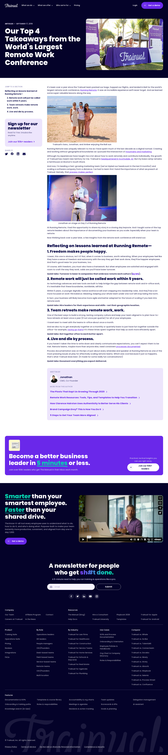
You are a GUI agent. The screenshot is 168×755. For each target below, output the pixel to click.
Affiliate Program (33, 614)
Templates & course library (49, 699)
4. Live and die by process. (20, 111)
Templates (121, 619)
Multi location (43, 675)
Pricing (8, 643)
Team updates (107, 699)
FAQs (7, 657)
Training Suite (11, 634)
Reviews (8, 648)
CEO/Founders (43, 648)
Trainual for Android (150, 619)
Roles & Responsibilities (110, 660)
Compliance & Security (94, 747)
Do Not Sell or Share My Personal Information (60, 747)
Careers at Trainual (14, 619)
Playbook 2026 (123, 614)
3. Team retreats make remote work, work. (22, 106)
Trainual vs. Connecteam (142, 648)
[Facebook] (71, 596)
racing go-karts (75, 329)
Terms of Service (28, 747)
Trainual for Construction (79, 643)
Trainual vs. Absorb (140, 666)
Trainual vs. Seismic (140, 675)
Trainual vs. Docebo (140, 652)
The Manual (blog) (76, 614)
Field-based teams (45, 657)
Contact (49, 614)
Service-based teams (46, 662)
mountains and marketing (139, 151)
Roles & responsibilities (47, 704)
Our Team (9, 614)
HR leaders (41, 639)
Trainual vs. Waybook (141, 671)
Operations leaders (45, 634)
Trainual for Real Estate (78, 664)
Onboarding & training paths (18, 704)
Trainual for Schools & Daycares (78, 658)
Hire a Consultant (100, 614)
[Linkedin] (84, 596)
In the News (30, 619)
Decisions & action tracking (81, 709)
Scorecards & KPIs (109, 704)
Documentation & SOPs (15, 699)
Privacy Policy (11, 747)
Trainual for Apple (149, 614)
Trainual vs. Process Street (143, 680)
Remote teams (43, 666)
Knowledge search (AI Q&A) (17, 709)
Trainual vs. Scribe (139, 639)
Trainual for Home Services (80, 652)
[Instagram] (96, 596)
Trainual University (100, 619)
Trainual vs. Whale (139, 634)
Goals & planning (109, 709)
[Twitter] (77, 596)
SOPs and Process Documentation (108, 635)
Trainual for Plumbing (77, 673)
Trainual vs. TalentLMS (141, 643)
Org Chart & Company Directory (110, 654)
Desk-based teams (45, 652)
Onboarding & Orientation (111, 641)
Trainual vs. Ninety (139, 657)
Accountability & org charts (81, 699)
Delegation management (144, 699)
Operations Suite (12, 639)
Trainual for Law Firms (78, 634)
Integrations (10, 652)
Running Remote (88, 90)
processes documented (128, 346)
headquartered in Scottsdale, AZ (117, 159)
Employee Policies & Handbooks (109, 647)
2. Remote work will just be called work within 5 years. (23, 99)
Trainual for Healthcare (78, 639)
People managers (45, 643)
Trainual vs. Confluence (142, 684)
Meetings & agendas (78, 704)
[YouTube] (90, 596)
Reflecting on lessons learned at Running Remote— (21, 92)
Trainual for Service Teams (80, 648)
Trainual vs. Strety (139, 662)
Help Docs (72, 619)
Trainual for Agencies (77, 669)
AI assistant (138, 704)
